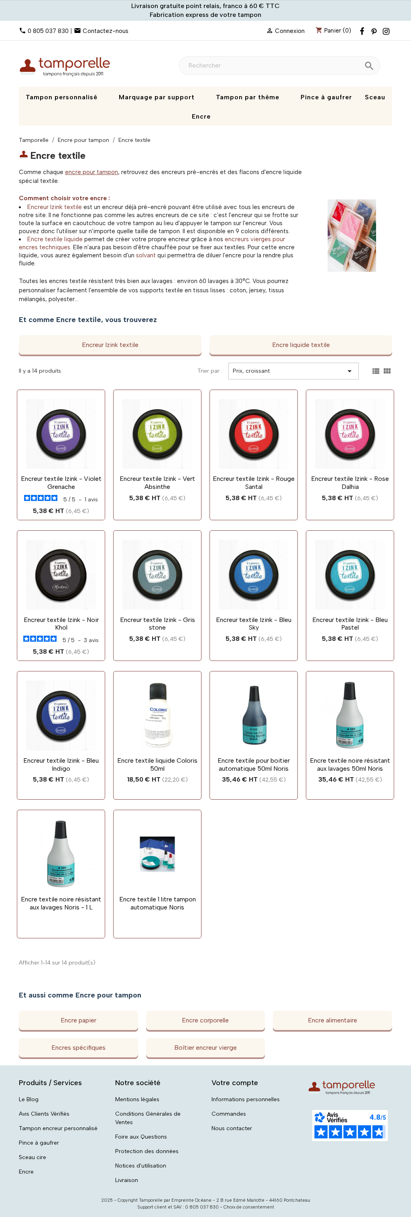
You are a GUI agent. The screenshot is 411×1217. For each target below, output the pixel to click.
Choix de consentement (249, 1207)
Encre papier (78, 1020)
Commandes (229, 1113)
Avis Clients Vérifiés (44, 1113)
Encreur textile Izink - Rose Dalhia (350, 482)
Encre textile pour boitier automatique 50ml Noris (254, 764)
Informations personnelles (246, 1099)
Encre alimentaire (332, 1020)
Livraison (126, 1180)
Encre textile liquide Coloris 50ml (157, 764)
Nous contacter (232, 1128)
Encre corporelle (205, 1020)
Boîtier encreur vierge (205, 1047)
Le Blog (29, 1099)
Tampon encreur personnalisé (58, 1128)
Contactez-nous (105, 31)
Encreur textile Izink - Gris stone (157, 624)
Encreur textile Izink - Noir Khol (61, 624)
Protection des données (147, 1151)
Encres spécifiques (78, 1047)
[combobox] (279, 65)
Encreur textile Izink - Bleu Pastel (350, 624)
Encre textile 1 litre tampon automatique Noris (157, 903)
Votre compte (235, 1082)
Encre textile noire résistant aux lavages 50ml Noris (350, 764)
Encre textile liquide (55, 239)
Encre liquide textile (301, 345)
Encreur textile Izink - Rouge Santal (254, 482)
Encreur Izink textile (54, 207)
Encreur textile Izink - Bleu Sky (253, 624)
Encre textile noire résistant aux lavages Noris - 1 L (61, 903)
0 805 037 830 (48, 31)
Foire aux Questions (141, 1136)
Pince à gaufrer (39, 1142)
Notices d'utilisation (140, 1165)
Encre (26, 1171)
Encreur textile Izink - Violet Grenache (61, 482)
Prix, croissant (293, 371)
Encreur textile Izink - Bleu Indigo (61, 764)
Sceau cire (32, 1157)
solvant (146, 255)
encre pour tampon (91, 172)
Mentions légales (137, 1099)
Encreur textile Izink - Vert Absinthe (157, 482)
